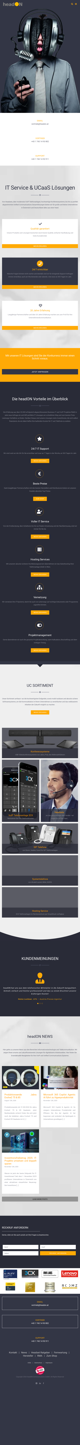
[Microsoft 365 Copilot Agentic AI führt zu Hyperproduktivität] (59, 1077)
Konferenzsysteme (40, 751)
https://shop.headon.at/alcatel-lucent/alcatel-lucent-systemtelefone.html (40, 869)
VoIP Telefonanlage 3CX (20, 815)
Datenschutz (38, 1363)
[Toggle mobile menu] (76, 4)
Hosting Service (40, 911)
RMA (39, 1355)
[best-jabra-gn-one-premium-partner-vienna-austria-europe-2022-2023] (10, 1283)
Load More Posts (40, 1199)
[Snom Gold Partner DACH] (30, 1283)
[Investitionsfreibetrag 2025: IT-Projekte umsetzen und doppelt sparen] (20, 1141)
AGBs (29, 1363)
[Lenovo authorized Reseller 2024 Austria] (69, 1270)
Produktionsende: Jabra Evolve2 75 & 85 (20, 1076)
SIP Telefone (40, 847)
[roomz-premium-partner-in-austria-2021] (69, 1283)
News (24, 1352)
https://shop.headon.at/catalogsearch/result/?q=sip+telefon (40, 837)
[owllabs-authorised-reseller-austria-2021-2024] (50, 1270)
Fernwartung (60, 1352)
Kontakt (13, 1352)
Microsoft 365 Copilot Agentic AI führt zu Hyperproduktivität (59, 1075)
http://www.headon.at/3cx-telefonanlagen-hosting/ (40, 901)
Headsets (59, 812)
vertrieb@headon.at (40, 1305)
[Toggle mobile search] (72, 4)
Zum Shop (51, 1355)
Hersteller (28, 1355)
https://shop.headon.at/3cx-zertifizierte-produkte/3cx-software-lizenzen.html (21, 789)
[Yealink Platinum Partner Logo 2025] (50, 1283)
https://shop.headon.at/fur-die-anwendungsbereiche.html (59, 789)
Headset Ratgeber (40, 1352)
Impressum (49, 1363)
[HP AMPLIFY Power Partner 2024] (10, 1270)
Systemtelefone (40, 879)
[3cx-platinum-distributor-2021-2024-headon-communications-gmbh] (30, 1270)
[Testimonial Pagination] (37, 1003)
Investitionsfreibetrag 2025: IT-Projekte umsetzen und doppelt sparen (20, 1138)
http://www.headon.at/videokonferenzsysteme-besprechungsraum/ (40, 741)
